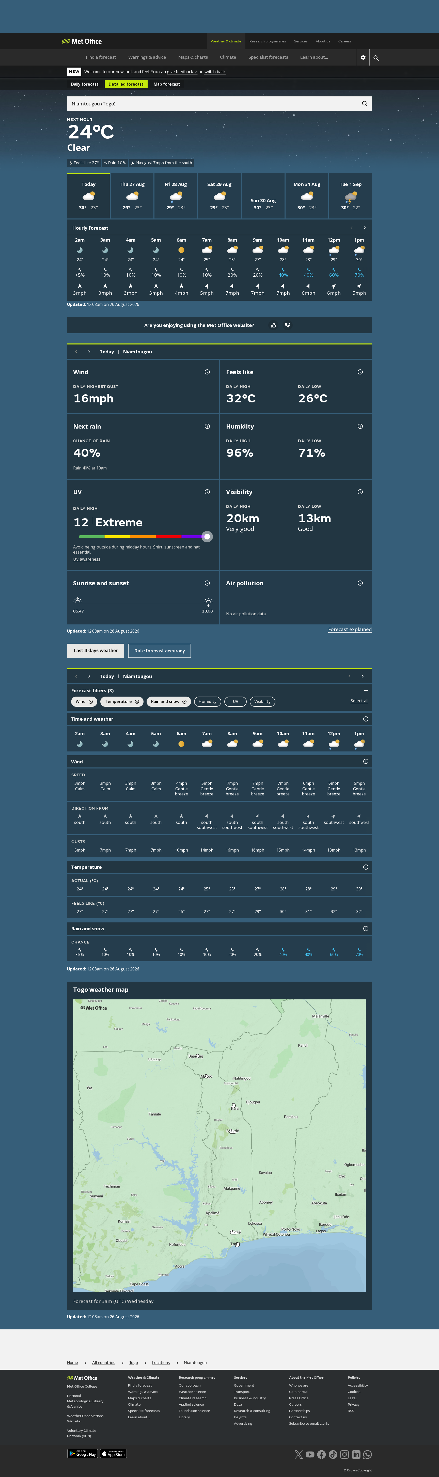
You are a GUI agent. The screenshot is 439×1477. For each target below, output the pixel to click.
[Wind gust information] (207, 372)
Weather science (192, 1392)
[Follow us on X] (298, 1454)
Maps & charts (193, 57)
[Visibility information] (360, 492)
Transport (242, 1392)
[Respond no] (288, 325)
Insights (240, 1417)
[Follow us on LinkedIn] (356, 1454)
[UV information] (207, 492)
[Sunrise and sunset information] (207, 583)
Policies (354, 1377)
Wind (78, 702)
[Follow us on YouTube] (310, 1454)
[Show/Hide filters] (366, 690)
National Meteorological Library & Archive (85, 1401)
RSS (351, 1411)
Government (244, 1385)
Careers (344, 41)
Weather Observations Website (85, 1418)
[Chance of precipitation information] (207, 426)
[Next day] (89, 352)
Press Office (299, 1398)
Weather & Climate (144, 1377)
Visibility (262, 701)
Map (167, 84)
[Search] (362, 102)
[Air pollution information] (360, 583)
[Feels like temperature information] (360, 372)
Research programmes (267, 41)
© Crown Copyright (358, 1470)
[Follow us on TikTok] (332, 1454)
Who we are (298, 1385)
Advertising (243, 1423)
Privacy (353, 1404)
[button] (198, 1056)
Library (184, 1417)
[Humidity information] (360, 426)
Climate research (193, 1398)
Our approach (190, 1385)
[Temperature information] (365, 867)
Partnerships (299, 1411)
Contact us (298, 1417)
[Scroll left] (352, 228)
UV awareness (86, 559)
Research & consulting (252, 1411)
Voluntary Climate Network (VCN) (81, 1433)
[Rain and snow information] (365, 928)
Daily (85, 84)
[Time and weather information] (365, 719)
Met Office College (82, 1386)
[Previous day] (76, 352)
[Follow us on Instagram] (344, 1454)
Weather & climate (226, 41)
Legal (352, 1398)
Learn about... (314, 57)
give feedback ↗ (182, 71)
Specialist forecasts (268, 57)
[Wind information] (365, 761)
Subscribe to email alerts (309, 1423)
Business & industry (250, 1398)
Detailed (126, 84)
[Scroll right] (365, 228)
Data (238, 1404)
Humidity (208, 701)
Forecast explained (350, 629)
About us (323, 41)
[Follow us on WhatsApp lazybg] (367, 1454)
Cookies (354, 1392)
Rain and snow (163, 702)
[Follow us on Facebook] (321, 1454)
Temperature (116, 702)
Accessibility (358, 1385)
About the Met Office (306, 1377)
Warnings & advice (147, 57)
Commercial (298, 1392)
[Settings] (363, 57)
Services (301, 41)
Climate (228, 57)
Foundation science (194, 1411)
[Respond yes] (273, 325)
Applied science (191, 1404)
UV (235, 701)
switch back (215, 71)
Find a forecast (101, 57)
